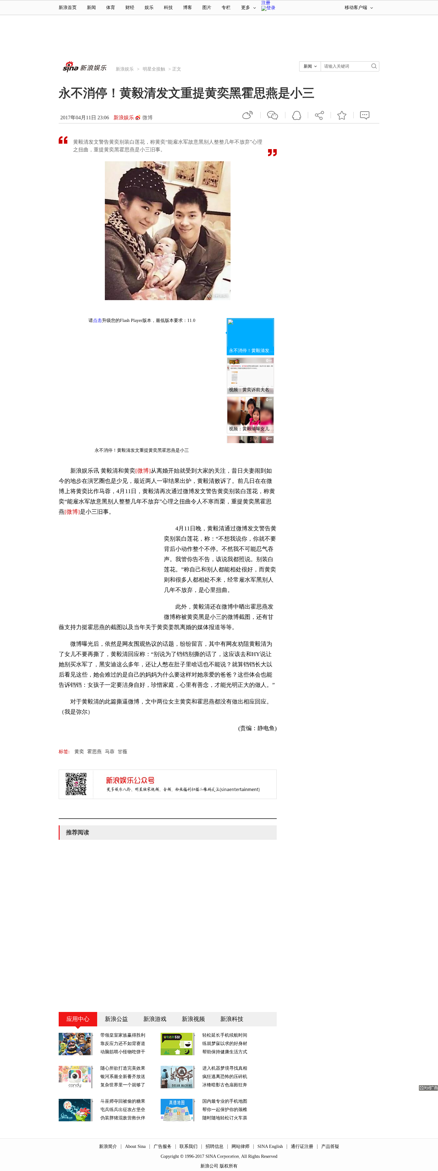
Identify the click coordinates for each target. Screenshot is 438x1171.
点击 (97, 320)
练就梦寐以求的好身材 (224, 1043)
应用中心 (77, 1019)
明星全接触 (154, 69)
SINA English (270, 1146)
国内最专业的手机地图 (224, 1101)
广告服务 (163, 1146)
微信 (273, 115)
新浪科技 (231, 1019)
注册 (265, 2)
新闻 (91, 7)
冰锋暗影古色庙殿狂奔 (224, 1085)
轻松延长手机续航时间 (224, 1035)
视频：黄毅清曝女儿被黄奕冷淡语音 (251, 428)
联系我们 (189, 1146)
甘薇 (122, 751)
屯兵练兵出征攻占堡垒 (122, 1109)
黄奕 (79, 751)
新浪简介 (108, 1146)
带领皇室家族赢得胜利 (122, 1035)
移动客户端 (356, 7)
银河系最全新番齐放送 (122, 1076)
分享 (319, 115)
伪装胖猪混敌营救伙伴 (122, 1118)
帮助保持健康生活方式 (224, 1051)
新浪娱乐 (125, 69)
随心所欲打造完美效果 (122, 1068)
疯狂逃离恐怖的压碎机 (224, 1076)
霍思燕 (94, 751)
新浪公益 (116, 1019)
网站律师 (240, 1146)
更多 (245, 7)
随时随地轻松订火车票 (224, 1118)
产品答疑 (330, 1146)
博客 (187, 7)
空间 (296, 115)
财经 (129, 7)
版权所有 (229, 1166)
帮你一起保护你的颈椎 (224, 1109)
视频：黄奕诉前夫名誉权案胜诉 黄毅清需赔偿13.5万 (251, 389)
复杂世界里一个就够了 (122, 1085)
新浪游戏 (154, 1019)
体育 (110, 7)
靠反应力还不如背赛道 (122, 1043)
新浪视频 (193, 1019)
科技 (168, 7)
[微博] (143, 471)
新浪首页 (68, 7)
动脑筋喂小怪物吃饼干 (122, 1051)
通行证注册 (302, 1146)
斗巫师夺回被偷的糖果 (122, 1101)
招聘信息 (214, 1146)
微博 (147, 117)
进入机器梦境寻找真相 (224, 1068)
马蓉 (109, 751)
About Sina (135, 1146)
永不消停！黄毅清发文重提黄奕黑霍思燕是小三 (251, 350)
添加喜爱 (342, 115)
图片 (206, 7)
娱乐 (149, 7)
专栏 (226, 7)
